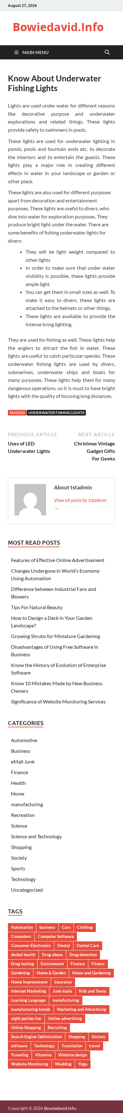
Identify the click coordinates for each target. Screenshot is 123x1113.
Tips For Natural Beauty (36, 607)
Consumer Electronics (31, 945)
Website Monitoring (29, 1063)
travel (94, 1045)
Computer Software (56, 936)
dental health (23, 954)
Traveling (19, 1054)
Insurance (63, 981)
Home (17, 793)
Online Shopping (26, 1027)
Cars (66, 927)
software (19, 1045)
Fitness (98, 963)
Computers (21, 936)
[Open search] (107, 52)
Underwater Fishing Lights (56, 412)
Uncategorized (27, 890)
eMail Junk (23, 761)
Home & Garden (51, 972)
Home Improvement (29, 981)
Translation (72, 1045)
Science (19, 826)
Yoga (82, 1063)
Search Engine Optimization (36, 1036)
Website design (72, 1054)
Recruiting (57, 1027)
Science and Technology (36, 836)
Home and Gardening (91, 972)
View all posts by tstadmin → (80, 503)
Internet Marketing (28, 991)
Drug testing (22, 963)
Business (20, 751)
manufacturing (27, 804)
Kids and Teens (92, 991)
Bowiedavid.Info (58, 27)
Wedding (63, 1063)
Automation (22, 927)
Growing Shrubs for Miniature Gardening (55, 636)
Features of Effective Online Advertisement (57, 560)
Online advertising (65, 1018)
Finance (19, 772)
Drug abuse (52, 954)
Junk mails (62, 991)
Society (19, 858)
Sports (18, 868)
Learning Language (28, 1000)
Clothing (85, 927)
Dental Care (88, 945)
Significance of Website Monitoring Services (58, 701)
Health (18, 783)
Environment (52, 963)
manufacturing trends (30, 1009)
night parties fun (26, 1018)
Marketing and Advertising (81, 1009)
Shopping (21, 847)
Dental (63, 945)
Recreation (23, 815)
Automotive (24, 740)
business (47, 927)
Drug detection (83, 954)
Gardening (20, 972)
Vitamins (43, 1054)
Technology (23, 879)
